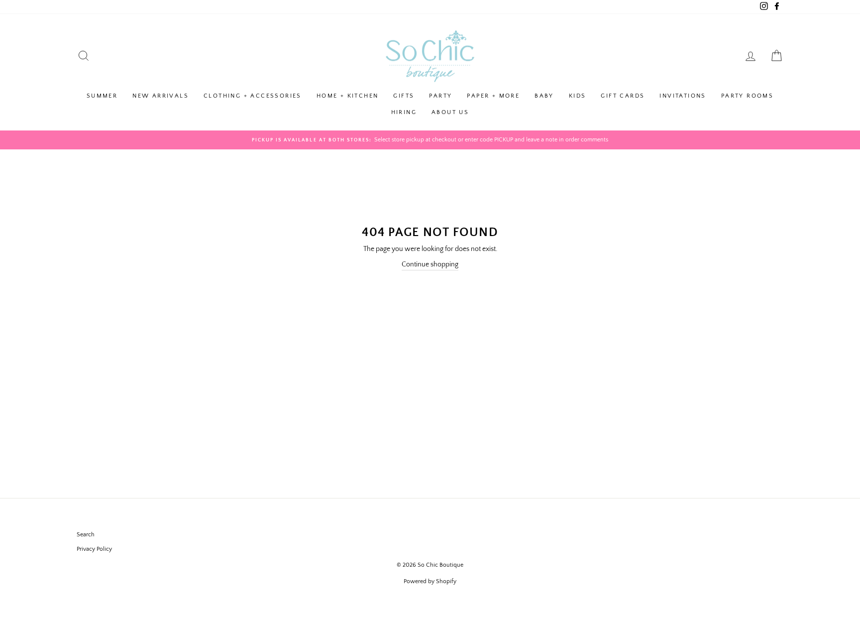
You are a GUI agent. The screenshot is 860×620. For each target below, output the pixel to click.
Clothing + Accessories (253, 96)
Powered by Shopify (430, 581)
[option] (430, 139)
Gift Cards (623, 96)
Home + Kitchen (348, 96)
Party (440, 96)
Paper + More (493, 96)
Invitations (682, 96)
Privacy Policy (94, 549)
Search (86, 534)
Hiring (404, 112)
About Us (450, 112)
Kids (577, 96)
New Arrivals (160, 96)
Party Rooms (747, 96)
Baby (544, 96)
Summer (102, 96)
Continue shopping (430, 264)
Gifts (403, 96)
